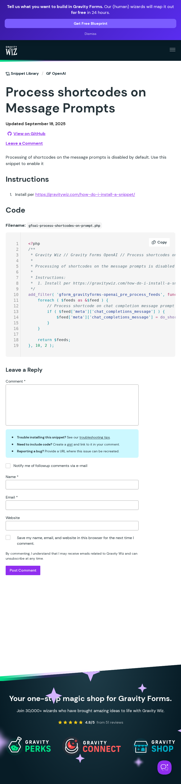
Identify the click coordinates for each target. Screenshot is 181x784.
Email (12, 497)
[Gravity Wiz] (11, 50)
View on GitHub (29, 133)
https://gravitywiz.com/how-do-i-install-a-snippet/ (85, 194)
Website (13, 517)
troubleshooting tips (94, 437)
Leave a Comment (24, 143)
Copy (162, 242)
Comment (16, 381)
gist (70, 444)
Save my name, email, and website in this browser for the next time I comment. (75, 540)
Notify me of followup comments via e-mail (50, 465)
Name (12, 476)
